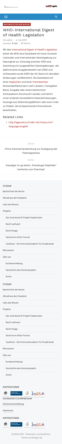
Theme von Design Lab (31, 438)
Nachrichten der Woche (17, 24)
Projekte (7, 211)
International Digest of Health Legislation (34, 49)
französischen (40, 82)
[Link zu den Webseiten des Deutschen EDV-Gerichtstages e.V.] (27, 395)
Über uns (7, 257)
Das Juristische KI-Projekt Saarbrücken (24, 217)
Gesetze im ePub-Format (18, 237)
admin (10, 40)
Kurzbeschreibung (14, 263)
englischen (15, 82)
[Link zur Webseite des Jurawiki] (37, 395)
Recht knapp (12, 231)
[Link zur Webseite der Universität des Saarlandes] (6, 395)
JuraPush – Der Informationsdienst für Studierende (30, 244)
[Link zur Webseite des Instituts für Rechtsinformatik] (16, 395)
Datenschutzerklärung (13, 404)
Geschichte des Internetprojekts (21, 270)
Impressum (8, 410)
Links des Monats (11, 204)
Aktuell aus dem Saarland (14, 198)
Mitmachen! (8, 250)
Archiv (9, 276)
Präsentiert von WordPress (37, 434)
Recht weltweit (13, 224)
